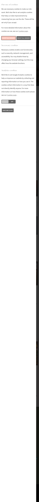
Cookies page (23, 31)
